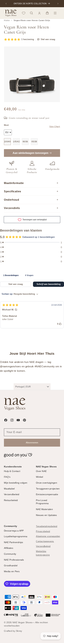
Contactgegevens (45, 541)
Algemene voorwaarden (48, 536)
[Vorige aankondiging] (6, 3)
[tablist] (32, 275)
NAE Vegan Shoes (22, 622)
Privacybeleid (43, 531)
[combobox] (32, 386)
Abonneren (32, 442)
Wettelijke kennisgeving (43, 553)
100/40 (7, 141)
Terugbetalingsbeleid (46, 526)
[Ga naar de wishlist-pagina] (24, 13)
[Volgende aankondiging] (58, 3)
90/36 (25, 141)
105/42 (16, 141)
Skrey (19, 631)
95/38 (34, 141)
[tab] (11, 275)
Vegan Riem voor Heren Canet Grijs (32, 20)
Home (7, 20)
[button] (31, 13)
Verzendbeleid (43, 546)
